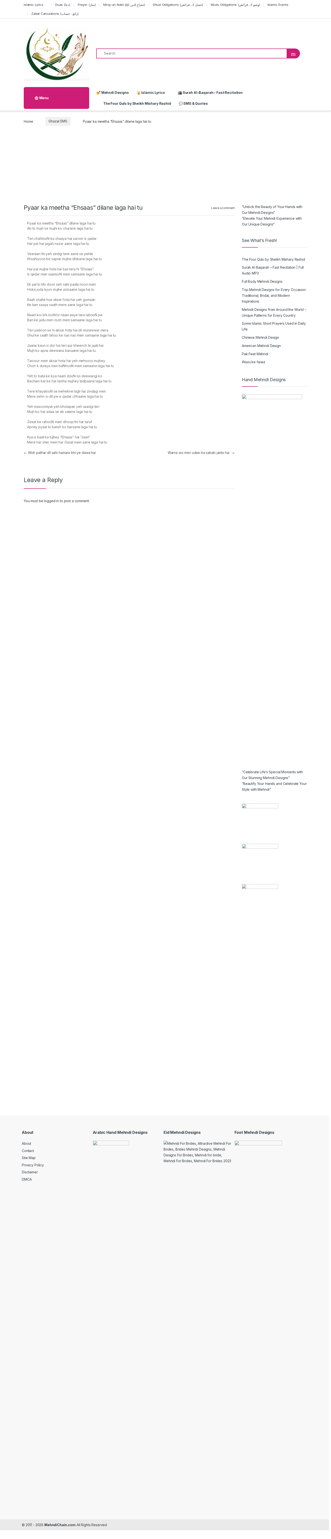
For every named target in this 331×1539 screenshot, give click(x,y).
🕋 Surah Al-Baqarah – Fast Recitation (210, 92)
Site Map (29, 1158)
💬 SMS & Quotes (193, 103)
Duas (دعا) (62, 5)
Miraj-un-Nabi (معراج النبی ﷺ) (124, 5)
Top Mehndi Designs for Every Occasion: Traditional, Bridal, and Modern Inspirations (274, 295)
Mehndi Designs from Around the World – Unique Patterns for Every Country (274, 312)
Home (28, 121)
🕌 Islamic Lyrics (151, 92)
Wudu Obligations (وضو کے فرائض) (235, 5)
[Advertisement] (165, 167)
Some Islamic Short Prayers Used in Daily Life (274, 326)
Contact (28, 1151)
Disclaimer (30, 1172)
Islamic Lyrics (33, 5)
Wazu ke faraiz (253, 362)
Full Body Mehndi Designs (262, 281)
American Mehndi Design (261, 346)
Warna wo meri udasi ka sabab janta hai (201, 453)
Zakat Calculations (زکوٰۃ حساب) (55, 14)
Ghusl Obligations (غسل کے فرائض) (178, 5)
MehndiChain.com (60, 1525)
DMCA (27, 1179)
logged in (51, 501)
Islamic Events (278, 5)
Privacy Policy (33, 1165)
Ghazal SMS (57, 121)
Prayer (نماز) (87, 5)
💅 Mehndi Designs (112, 92)
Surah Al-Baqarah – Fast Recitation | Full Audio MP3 (273, 270)
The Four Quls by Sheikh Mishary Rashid (137, 103)
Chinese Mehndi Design (260, 337)
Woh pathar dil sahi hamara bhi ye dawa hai (60, 453)
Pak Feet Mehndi (255, 354)
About (26, 1143)
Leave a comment (223, 208)
